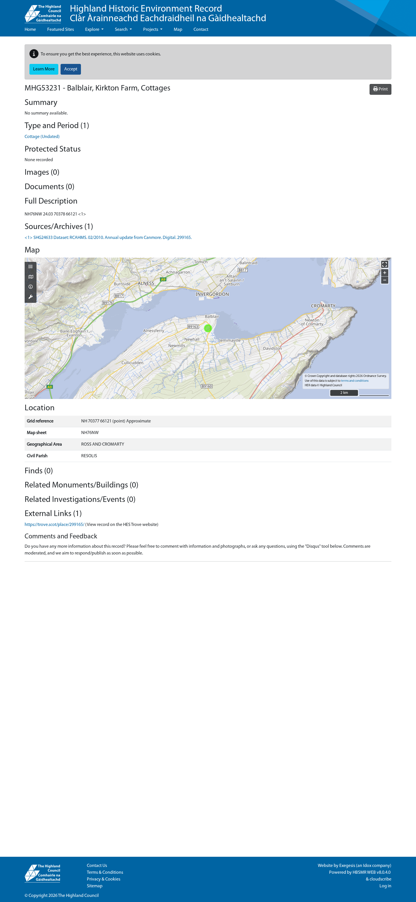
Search (121, 29)
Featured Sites (60, 29)
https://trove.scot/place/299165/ (54, 525)
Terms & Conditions (105, 872)
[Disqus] (208, 636)
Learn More (44, 69)
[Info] (30, 287)
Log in (385, 886)
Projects (151, 29)
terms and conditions (354, 381)
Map (178, 29)
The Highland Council (78, 896)
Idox (367, 866)
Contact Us (97, 866)
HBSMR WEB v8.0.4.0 (372, 872)
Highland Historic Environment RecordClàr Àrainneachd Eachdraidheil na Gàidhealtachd (168, 14)
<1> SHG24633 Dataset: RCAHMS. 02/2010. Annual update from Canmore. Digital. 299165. (108, 238)
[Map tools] (30, 297)
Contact (201, 29)
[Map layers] (30, 267)
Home (30, 29)
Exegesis (347, 866)
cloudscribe (380, 879)
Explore (92, 29)
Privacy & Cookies (103, 879)
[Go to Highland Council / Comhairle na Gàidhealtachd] (43, 11)
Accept (70, 69)
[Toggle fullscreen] (384, 264)
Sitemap (94, 886)
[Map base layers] (30, 277)
